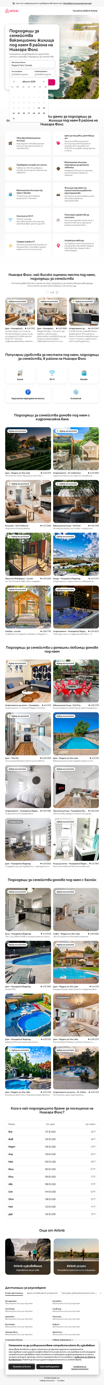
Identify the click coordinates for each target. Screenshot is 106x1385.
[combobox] (32, 65)
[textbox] (21, 74)
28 (34, 113)
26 (24, 113)
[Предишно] (47, 292)
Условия (61, 1380)
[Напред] (57, 292)
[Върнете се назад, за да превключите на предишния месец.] (14, 81)
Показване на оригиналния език (77, 3)
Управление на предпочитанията (79, 1367)
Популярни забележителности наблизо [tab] (80, 1293)
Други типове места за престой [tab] (42, 1293)
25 (19, 113)
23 (44, 108)
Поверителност (47, 1380)
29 (39, 113)
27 (29, 113)
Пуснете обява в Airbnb (85, 10)
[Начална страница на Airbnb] (11, 11)
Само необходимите (49, 1366)
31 (14, 118)
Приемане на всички (22, 1366)
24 (14, 113)
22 (39, 108)
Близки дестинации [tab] (14, 1293)
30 (44, 113)
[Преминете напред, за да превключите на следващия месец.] (43, 81)
